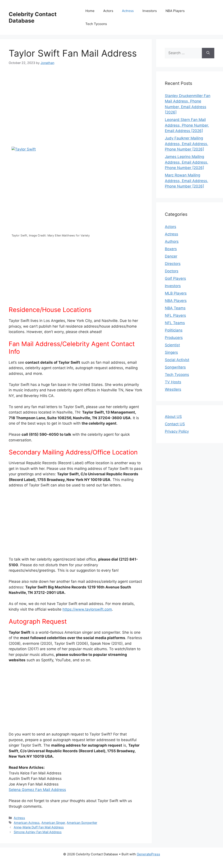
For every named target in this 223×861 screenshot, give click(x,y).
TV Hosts (173, 382)
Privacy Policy (177, 431)
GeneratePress (148, 854)
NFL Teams (175, 323)
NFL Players (175, 315)
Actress (128, 11)
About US (173, 416)
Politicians (173, 330)
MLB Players (176, 293)
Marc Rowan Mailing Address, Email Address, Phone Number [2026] (186, 180)
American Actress (27, 822)
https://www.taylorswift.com (87, 609)
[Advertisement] (76, 102)
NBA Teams (175, 308)
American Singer (53, 822)
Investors (149, 11)
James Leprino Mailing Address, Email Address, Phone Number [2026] (186, 162)
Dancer (171, 256)
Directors (173, 263)
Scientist (172, 345)
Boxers (171, 249)
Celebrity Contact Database (33, 17)
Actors (108, 11)
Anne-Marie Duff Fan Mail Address (39, 827)
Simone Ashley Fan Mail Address (38, 832)
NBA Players (175, 11)
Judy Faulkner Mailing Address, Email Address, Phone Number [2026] (186, 143)
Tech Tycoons (96, 24)
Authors (172, 241)
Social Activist (177, 360)
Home (90, 11)
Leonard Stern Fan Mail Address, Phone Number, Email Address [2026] (187, 125)
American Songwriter (82, 822)
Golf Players (175, 278)
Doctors (171, 271)
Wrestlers (173, 389)
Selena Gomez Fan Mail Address (37, 789)
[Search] (208, 53)
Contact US (175, 424)
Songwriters (175, 367)
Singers (171, 352)
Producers (174, 337)
